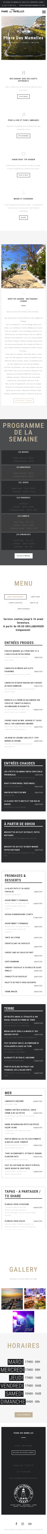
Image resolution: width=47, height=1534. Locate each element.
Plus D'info (24, 175)
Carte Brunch (23, 609)
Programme (23, 136)
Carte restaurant (15, 597)
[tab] (15, 597)
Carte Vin (34, 603)
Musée (23, 217)
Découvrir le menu (23, 400)
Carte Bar (35, 597)
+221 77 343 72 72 (10, 5)
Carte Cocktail (15, 603)
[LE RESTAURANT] (35, 1290)
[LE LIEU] (12, 1290)
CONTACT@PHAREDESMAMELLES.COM (32, 5)
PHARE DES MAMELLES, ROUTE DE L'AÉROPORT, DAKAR (24, 2)
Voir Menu (23, 96)
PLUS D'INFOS (23, 556)
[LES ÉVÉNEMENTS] (23, 1312)
